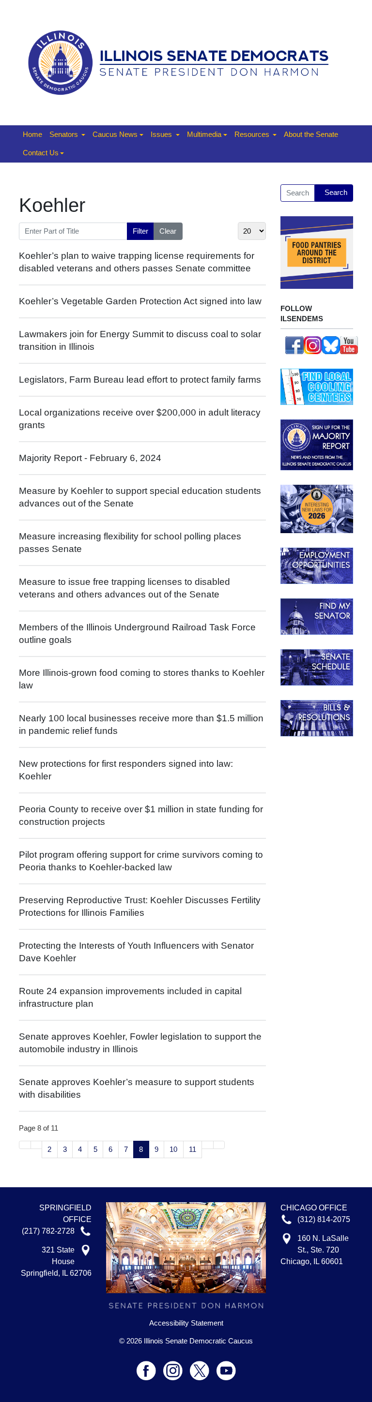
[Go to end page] (219, 1145)
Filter (140, 231)
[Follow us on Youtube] (226, 1366)
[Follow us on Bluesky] (331, 344)
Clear (167, 231)
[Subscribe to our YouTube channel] (349, 344)
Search (336, 192)
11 (192, 1149)
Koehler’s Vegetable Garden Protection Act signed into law (140, 301)
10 (173, 1149)
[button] (67, 135)
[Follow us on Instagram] (313, 344)
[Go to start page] (25, 1145)
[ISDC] (182, 62)
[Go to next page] (208, 1145)
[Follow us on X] (203, 1366)
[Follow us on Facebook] (294, 344)
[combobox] (297, 193)
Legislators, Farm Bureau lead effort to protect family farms (140, 379)
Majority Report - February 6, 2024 (90, 458)
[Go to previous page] (37, 1145)
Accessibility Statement (186, 1323)
